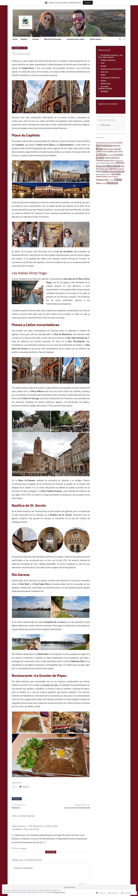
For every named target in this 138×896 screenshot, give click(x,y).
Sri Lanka (116, 173)
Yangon (103, 80)
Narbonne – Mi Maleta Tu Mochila (35, 826)
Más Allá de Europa (52, 39)
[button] (41, 96)
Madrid (103, 163)
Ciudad (109, 151)
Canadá (117, 149)
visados (103, 183)
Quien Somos (95, 39)
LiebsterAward (118, 160)
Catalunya (99, 151)
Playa (98, 171)
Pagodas (113, 168)
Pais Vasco (120, 169)
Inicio (15, 39)
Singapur (108, 174)
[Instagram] (124, 39)
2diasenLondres (111, 142)
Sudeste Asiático (101, 176)
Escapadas (118, 154)
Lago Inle (104, 72)
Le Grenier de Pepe (49, 685)
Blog (99, 148)
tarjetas (115, 176)
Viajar (118, 179)
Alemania (119, 142)
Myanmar (101, 166)
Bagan (103, 75)
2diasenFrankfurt (101, 142)
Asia (98, 145)
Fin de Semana (114, 158)
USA (106, 179)
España (24, 39)
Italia (112, 160)
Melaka (103, 66)
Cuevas (120, 151)
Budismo (106, 149)
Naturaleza (113, 165)
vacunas (111, 180)
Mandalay (104, 91)
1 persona (23, 848)
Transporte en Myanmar (110, 77)
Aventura (106, 145)
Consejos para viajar (75, 39)
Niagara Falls (104, 169)
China (105, 151)
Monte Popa (105, 83)
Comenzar (88, 2)
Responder (50, 852)
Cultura (101, 154)
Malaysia (120, 162)
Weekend (112, 182)
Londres (98, 163)
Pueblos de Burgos (108, 60)
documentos (110, 155)
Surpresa (110, 176)
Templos (100, 179)
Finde (107, 158)
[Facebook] (120, 39)
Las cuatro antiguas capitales (105, 87)
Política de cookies (59, 892)
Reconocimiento (100, 174)
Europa (35, 39)
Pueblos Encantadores (113, 171)
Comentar (82, 883)
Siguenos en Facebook (108, 104)
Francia (99, 160)
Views (98, 183)
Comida (115, 151)
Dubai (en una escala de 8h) (111, 69)
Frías (103, 63)
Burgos (111, 149)
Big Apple (116, 145)
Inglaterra (107, 160)
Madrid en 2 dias (110, 163)
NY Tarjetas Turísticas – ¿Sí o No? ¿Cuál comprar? (110, 56)
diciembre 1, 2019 (19, 48)
